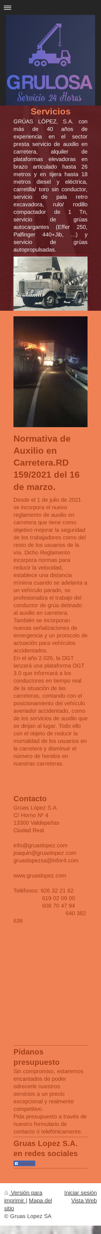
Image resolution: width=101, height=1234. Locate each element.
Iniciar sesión (80, 1192)
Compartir (26, 1164)
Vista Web (84, 1200)
